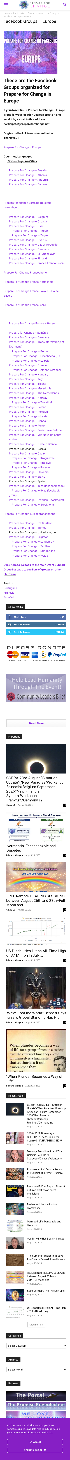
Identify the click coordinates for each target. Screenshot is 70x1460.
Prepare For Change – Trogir (30, 230)
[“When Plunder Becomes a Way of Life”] (36, 1050)
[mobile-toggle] (6, 5)
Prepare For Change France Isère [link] (25, 305)
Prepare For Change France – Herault (32, 323)
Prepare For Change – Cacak (27, 453)
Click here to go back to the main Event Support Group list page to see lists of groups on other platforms (34, 569)
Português (10, 588)
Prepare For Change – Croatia (28, 221)
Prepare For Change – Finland (28, 258)
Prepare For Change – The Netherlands (34, 393)
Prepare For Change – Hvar (26, 226)
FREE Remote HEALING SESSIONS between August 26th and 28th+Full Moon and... (35, 900)
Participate (18, 13)
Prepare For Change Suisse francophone (29, 513)
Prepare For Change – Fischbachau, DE (36, 356)
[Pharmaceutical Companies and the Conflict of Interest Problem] (15, 1174)
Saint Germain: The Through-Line (46, 1290)
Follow (59, 624)
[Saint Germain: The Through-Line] (15, 1295)
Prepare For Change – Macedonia (30, 388)
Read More (36, 723)
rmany (45, 337)
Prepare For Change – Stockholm (33, 504)
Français (9, 592)
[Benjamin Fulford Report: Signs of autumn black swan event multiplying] (15, 1191)
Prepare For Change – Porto (27, 425)
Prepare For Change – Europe (22, 147)
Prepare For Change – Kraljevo (31, 462)
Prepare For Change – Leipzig (31, 360)
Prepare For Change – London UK (33, 541)
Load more (35, 1324)
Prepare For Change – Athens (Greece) (36, 370)
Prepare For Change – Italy (26, 379)
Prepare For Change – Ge (25, 337)
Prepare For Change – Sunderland (33, 551)
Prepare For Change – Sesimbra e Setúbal (35, 430)
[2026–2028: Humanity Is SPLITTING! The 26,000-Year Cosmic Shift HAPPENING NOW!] (15, 1138)
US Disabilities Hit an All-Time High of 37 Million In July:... (36, 953)
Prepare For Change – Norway (28, 397)
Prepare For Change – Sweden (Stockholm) (36, 500)
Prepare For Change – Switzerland (31, 523)
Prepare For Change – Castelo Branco (33, 444)
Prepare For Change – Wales (30, 555)
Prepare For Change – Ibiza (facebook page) (37, 486)
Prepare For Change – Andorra (28, 179)
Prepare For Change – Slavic (27, 476)
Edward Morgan (14, 855)
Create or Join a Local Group (42, 13)
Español (9, 597)
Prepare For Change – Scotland (32, 546)
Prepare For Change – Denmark (29, 249)
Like (62, 617)
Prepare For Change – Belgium (28, 217)
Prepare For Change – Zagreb (30, 235)
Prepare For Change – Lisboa (27, 421)
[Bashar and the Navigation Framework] (15, 1209)
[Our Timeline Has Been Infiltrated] (15, 1243)
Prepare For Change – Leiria (29, 416)
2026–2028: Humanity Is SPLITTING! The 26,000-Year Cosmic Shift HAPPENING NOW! (44, 1137)
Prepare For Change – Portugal (28, 411)
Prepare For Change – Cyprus (28, 240)
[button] (65, 5)
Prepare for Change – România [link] (28, 332)
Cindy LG (10, 805)
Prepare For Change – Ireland (27, 383)
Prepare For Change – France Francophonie (37, 263)
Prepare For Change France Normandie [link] (28, 281)
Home (7, 13)
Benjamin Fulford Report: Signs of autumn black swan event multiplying (46, 1190)
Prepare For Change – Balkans (28, 184)
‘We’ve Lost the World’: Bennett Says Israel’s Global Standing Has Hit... (36, 1015)
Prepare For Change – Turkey (27, 527)
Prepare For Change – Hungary (28, 374)
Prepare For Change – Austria (27, 170)
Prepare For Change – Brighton (28, 537)
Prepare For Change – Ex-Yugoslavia (32, 254)
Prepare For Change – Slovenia (28, 472)
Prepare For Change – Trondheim (33, 402)
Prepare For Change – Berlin (30, 351)
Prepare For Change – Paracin (31, 467)
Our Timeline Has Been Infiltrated (45, 1238)
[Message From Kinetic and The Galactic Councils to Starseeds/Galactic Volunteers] (15, 1156)
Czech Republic (47, 244)
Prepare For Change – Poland (27, 407)
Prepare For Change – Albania (28, 175)
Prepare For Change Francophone (25, 272)
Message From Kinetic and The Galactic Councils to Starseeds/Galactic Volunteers (44, 1155)
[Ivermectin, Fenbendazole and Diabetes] (36, 826)
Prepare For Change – (23, 244)
